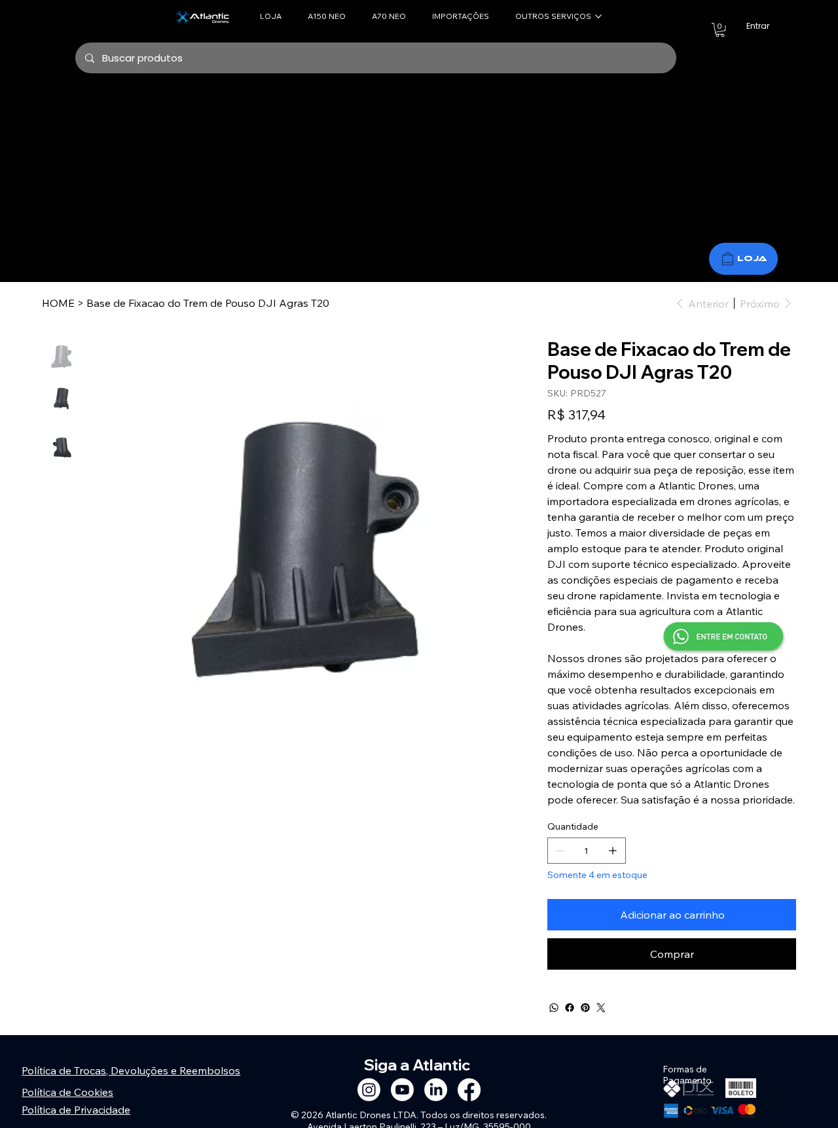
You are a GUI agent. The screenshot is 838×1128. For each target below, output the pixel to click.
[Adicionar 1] (613, 850)
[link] (720, 30)
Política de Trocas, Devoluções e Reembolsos (131, 1070)
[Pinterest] (585, 1007)
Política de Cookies (67, 1092)
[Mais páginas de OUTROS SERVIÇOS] (598, 16)
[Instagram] (368, 1089)
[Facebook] (569, 1007)
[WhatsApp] (553, 1007)
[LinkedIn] (435, 1089)
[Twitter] (601, 1007)
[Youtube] (402, 1089)
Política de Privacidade (76, 1109)
